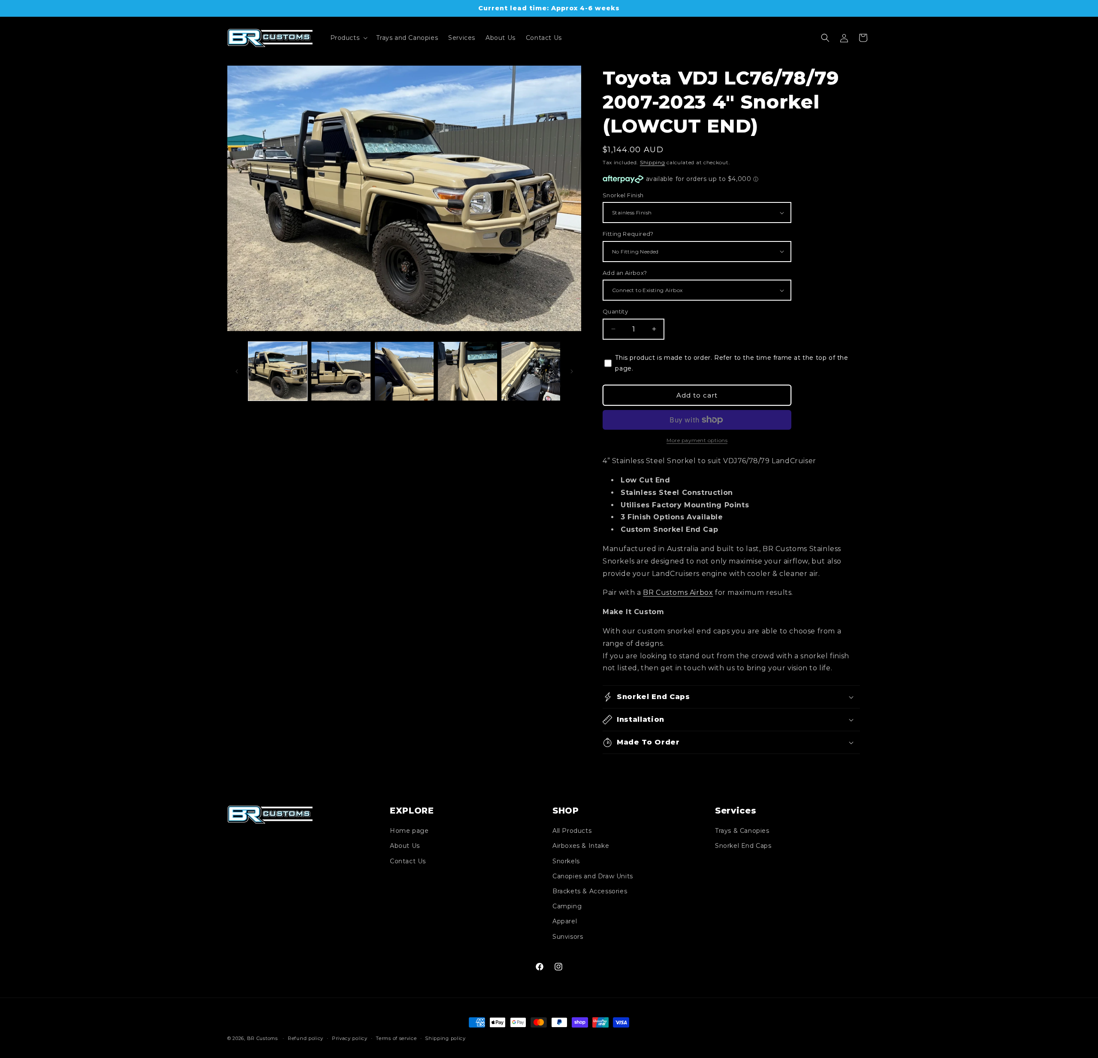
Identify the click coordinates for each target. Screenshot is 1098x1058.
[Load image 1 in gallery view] (277, 371)
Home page (409, 831)
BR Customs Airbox (678, 592)
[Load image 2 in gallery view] (340, 371)
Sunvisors (567, 936)
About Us (405, 846)
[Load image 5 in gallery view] (530, 371)
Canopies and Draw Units (592, 876)
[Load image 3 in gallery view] (404, 371)
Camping (567, 906)
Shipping (652, 162)
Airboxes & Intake (580, 846)
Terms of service (396, 1038)
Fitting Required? (628, 233)
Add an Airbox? (625, 272)
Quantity (615, 311)
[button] (348, 38)
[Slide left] (236, 371)
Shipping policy (445, 1038)
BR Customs (262, 1038)
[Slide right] (571, 371)
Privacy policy (350, 1038)
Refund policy (305, 1038)
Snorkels (566, 861)
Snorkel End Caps (743, 846)
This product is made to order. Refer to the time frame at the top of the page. (731, 363)
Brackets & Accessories (589, 891)
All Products (571, 831)
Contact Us (408, 861)
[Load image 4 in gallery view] (467, 371)
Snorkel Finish (623, 195)
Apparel (564, 921)
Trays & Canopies (742, 831)
